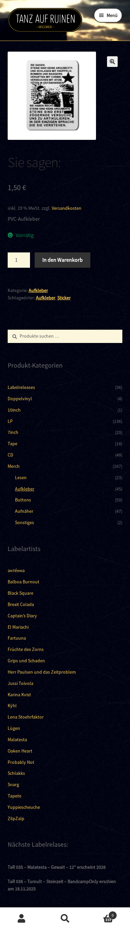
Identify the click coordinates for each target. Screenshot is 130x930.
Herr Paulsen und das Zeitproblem (42, 672)
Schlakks (16, 773)
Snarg (13, 784)
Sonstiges (24, 522)
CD (10, 455)
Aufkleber (38, 290)
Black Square (20, 593)
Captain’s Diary (22, 616)
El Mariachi (18, 627)
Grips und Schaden (26, 661)
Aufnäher (24, 511)
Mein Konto (21, 918)
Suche (65, 918)
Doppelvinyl (20, 399)
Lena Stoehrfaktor (26, 717)
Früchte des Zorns (26, 649)
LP (10, 421)
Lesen (21, 477)
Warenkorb (100, 913)
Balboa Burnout (23, 582)
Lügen (14, 728)
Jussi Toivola (20, 683)
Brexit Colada (21, 604)
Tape (12, 444)
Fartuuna (17, 638)
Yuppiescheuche (24, 807)
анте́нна (16, 570)
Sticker (64, 298)
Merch (14, 466)
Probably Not (21, 762)
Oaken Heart (20, 751)
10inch (14, 410)
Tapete (14, 796)
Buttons (23, 500)
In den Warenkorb (62, 259)
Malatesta (17, 740)
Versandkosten (66, 208)
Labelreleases (21, 387)
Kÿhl (12, 706)
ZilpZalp (16, 818)
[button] (112, 61)
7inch (13, 432)
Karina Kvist (19, 695)
